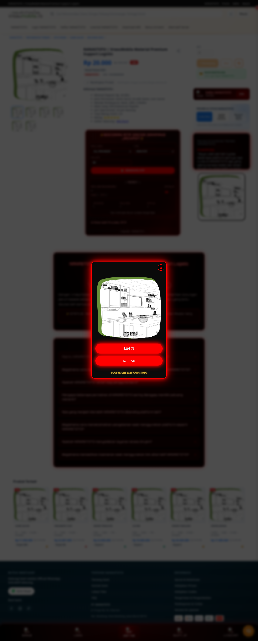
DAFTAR (129, 361)
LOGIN (129, 349)
